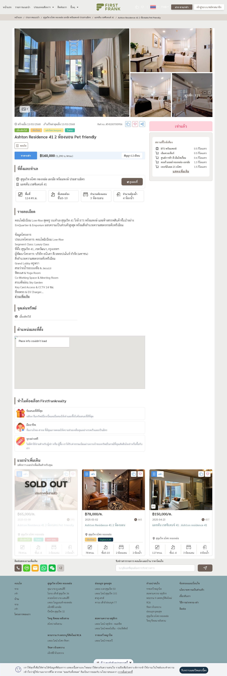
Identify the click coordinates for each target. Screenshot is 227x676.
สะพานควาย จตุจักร (106, 618)
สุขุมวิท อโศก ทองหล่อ (60, 583)
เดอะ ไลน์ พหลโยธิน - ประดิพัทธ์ (111, 628)
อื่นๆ (72, 7)
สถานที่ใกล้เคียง (164, 142)
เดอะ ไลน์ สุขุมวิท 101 (106, 593)
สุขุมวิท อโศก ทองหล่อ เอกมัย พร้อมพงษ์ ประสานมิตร (67, 17)
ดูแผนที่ (133, 181)
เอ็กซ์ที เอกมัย (54, 606)
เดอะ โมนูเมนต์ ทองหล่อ (60, 602)
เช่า (16, 593)
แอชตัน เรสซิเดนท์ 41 (104, 17)
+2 (60, 568)
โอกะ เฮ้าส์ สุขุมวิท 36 (58, 593)
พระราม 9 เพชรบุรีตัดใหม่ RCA (64, 635)
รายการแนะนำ (22, 7)
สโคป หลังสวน (55, 623)
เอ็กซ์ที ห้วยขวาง (56, 652)
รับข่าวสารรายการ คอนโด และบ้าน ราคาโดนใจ (139, 561)
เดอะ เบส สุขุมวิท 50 (105, 588)
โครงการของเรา (23, 614)
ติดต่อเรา (62, 7)
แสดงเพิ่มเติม (181, 171)
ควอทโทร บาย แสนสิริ (58, 597)
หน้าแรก (7, 7)
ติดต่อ (182, 608)
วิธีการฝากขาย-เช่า (189, 602)
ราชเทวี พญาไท (103, 635)
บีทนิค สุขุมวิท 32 (56, 611)
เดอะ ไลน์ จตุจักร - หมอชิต (108, 623)
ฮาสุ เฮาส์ (99, 597)
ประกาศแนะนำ (33, 17)
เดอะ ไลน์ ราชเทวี (104, 640)
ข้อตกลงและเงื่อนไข (189, 583)
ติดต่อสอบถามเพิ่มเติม (26, 561)
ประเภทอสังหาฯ (42, 7)
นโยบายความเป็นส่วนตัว (191, 589)
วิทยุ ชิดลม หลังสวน (58, 618)
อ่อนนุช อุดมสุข (103, 583)
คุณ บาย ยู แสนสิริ (56, 588)
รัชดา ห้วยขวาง (56, 647)
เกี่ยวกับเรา (184, 596)
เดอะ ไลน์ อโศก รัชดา (58, 640)
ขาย (16, 588)
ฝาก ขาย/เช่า (182, 7)
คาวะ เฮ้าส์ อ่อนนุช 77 (106, 602)
